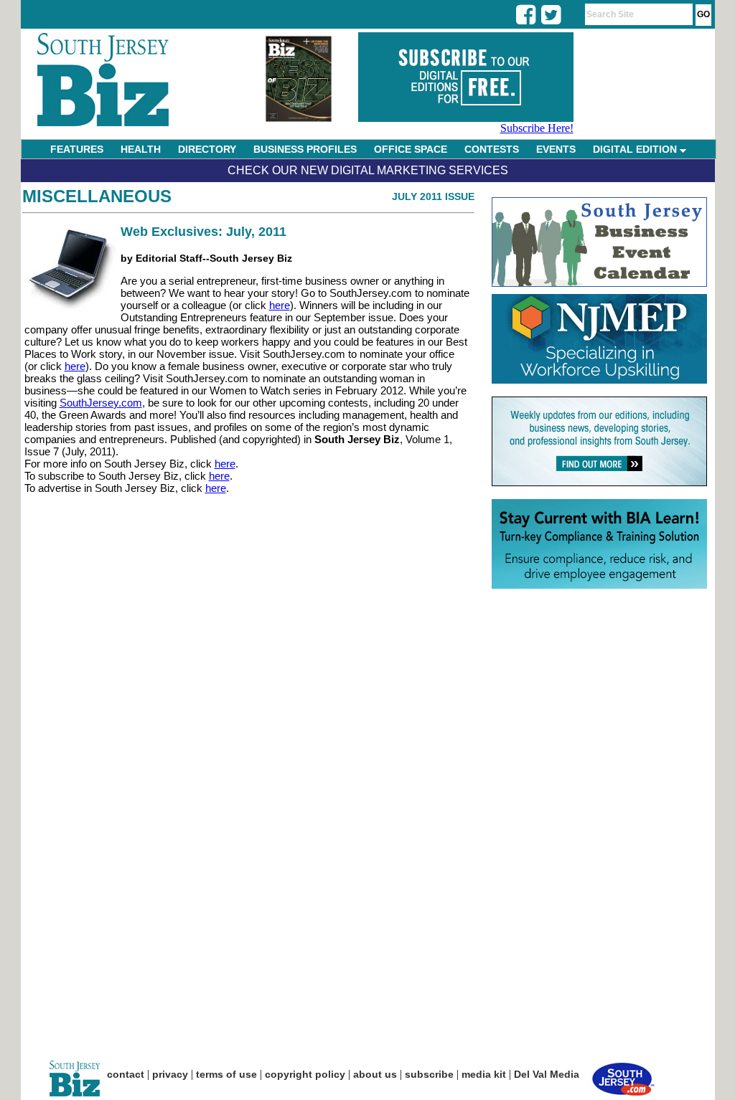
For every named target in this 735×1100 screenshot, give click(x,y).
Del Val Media (546, 1074)
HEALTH (141, 149)
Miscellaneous (97, 196)
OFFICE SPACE (410, 149)
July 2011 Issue (433, 196)
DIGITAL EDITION (636, 149)
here (279, 305)
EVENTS (556, 149)
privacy (170, 1074)
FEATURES (76, 149)
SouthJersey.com (101, 403)
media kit (484, 1074)
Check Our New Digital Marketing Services (368, 170)
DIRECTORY (207, 149)
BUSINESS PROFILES (305, 149)
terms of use (226, 1074)
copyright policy (305, 1074)
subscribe (429, 1074)
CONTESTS (491, 149)
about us (375, 1074)
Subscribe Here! (537, 128)
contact (125, 1074)
